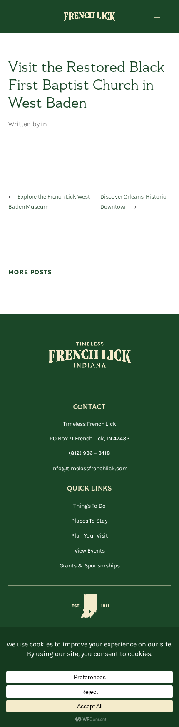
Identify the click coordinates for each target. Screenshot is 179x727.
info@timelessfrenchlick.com (89, 468)
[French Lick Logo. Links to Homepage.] (89, 16)
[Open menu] (157, 17)
